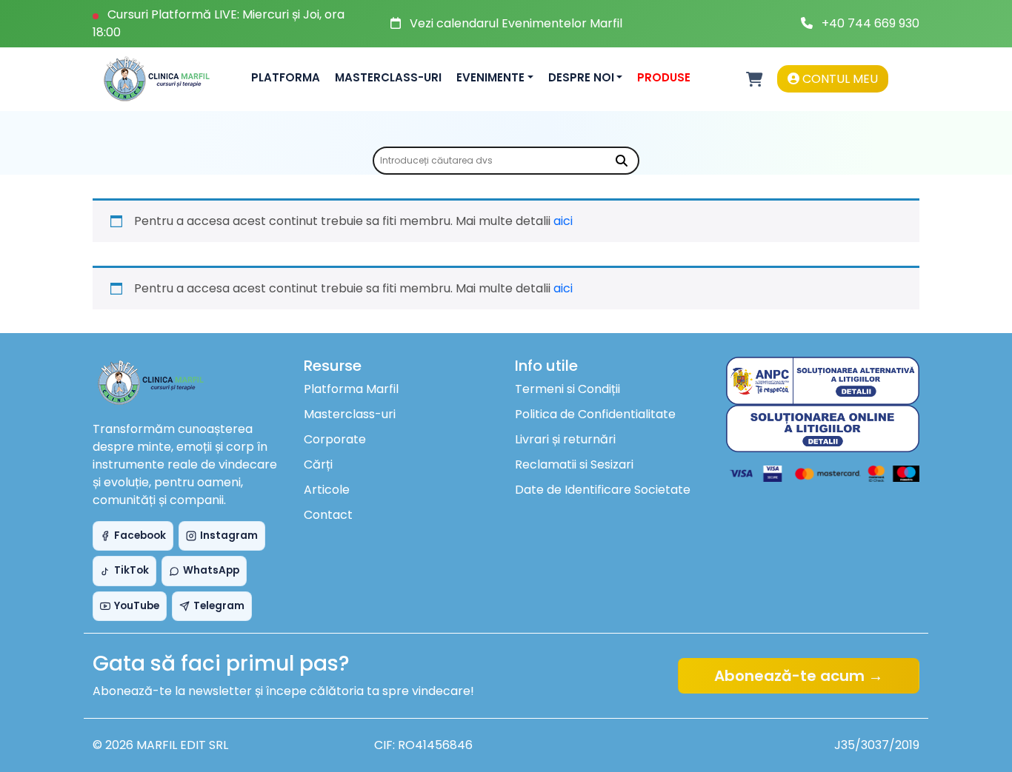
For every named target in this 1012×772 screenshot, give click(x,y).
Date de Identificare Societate (602, 489)
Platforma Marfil (351, 388)
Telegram (218, 606)
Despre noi (581, 77)
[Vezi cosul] (754, 79)
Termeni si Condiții (567, 388)
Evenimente (490, 77)
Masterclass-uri (388, 77)
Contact (328, 514)
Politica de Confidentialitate (595, 414)
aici (563, 220)
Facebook (140, 535)
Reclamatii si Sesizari (574, 464)
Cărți (318, 464)
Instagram (229, 535)
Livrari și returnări (565, 439)
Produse (663, 77)
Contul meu (838, 78)
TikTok (131, 570)
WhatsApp (211, 570)
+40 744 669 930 (870, 23)
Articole (327, 489)
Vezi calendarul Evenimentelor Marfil (516, 23)
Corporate (335, 439)
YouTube (136, 606)
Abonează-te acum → (798, 675)
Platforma (285, 77)
